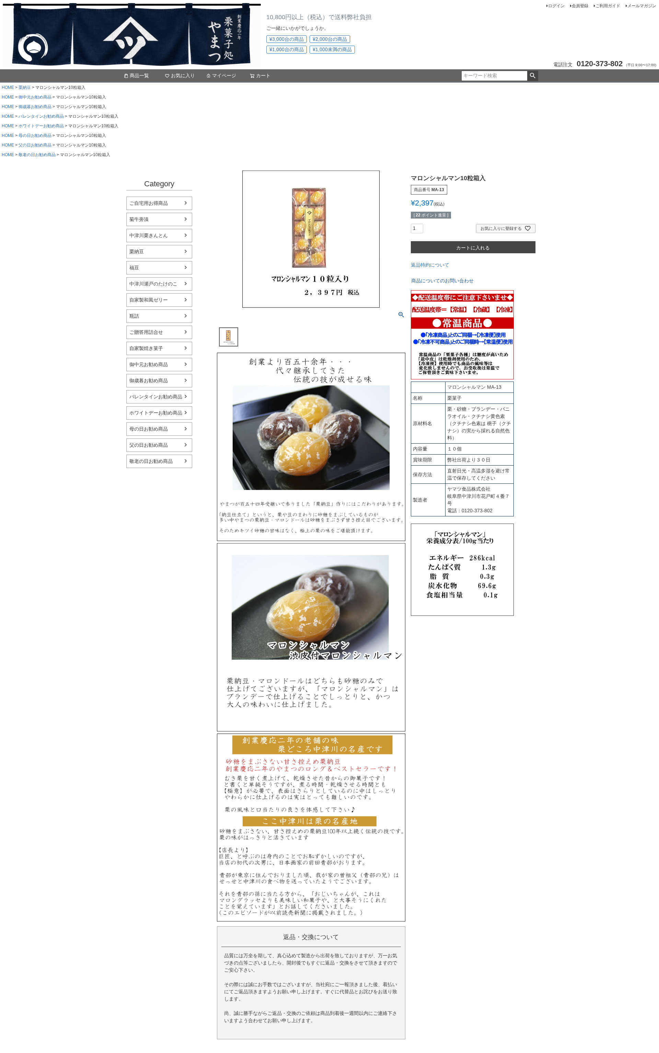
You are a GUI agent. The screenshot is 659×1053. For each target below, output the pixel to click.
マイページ (224, 75)
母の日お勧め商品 (35, 135)
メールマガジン (641, 5)
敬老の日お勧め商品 (37, 154)
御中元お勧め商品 (35, 97)
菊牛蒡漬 (139, 219)
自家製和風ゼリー (148, 300)
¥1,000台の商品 (286, 49)
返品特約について (430, 265)
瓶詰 (134, 316)
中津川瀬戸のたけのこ (153, 283)
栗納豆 (25, 87)
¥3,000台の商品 (286, 39)
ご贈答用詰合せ (146, 332)
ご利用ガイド (608, 5)
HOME (8, 87)
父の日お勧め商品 (35, 145)
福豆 (134, 267)
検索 (532, 76)
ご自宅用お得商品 (148, 203)
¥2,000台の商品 (330, 39)
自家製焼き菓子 (146, 348)
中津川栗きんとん (148, 235)
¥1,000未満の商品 (332, 49)
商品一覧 (139, 75)
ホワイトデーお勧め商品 (41, 126)
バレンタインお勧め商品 (41, 116)
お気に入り (183, 75)
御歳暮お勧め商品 (35, 106)
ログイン (556, 5)
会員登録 (580, 5)
